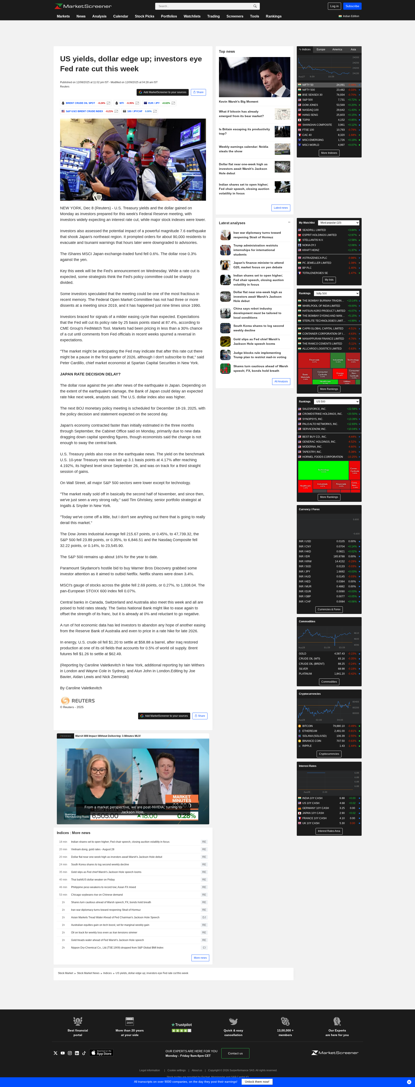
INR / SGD (305, 566)
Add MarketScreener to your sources (164, 92)
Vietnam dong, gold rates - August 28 (92, 849)
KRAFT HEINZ (310, 250)
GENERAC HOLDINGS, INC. (319, 441)
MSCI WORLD (310, 144)
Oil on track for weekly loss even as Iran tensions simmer (104, 932)
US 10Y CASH (310, 803)
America (337, 49)
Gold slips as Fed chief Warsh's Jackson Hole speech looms (106, 872)
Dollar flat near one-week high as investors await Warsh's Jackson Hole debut (116, 856)
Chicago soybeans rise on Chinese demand (97, 894)
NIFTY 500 (308, 89)
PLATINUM (305, 673)
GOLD (302, 653)
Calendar (120, 16)
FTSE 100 (308, 129)
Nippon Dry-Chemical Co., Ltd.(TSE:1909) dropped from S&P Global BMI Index (117, 947)
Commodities (307, 621)
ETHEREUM (309, 731)
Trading (213, 16)
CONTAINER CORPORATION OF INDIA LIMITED (324, 333)
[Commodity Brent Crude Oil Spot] (108, 103)
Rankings (274, 16)
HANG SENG (310, 114)
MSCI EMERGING (313, 139)
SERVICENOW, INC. (314, 429)
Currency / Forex (309, 509)
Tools (254, 16)
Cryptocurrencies (310, 693)
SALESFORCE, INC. (314, 408)
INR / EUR (305, 591)
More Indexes (329, 152)
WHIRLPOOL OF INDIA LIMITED (321, 305)
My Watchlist (307, 222)
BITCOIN (307, 726)
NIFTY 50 (307, 84)
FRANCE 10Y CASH (314, 818)
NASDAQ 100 (310, 109)
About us (197, 1070)
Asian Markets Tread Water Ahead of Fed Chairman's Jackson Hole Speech (115, 917)
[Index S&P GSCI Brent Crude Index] (115, 111)
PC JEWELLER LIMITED (316, 262)
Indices (306, 49)
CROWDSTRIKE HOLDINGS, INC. (322, 413)
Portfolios (169, 16)
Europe (321, 49)
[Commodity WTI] (136, 103)
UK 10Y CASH (310, 823)
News (81, 16)
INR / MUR (305, 586)
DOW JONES (310, 104)
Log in (334, 6)
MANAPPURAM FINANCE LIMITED (323, 338)
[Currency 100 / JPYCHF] (154, 111)
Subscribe (352, 6)
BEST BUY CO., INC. (314, 436)
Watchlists (192, 16)
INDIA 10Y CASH (312, 798)
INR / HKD (305, 551)
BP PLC (307, 267)
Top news (227, 51)
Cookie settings (177, 1070)
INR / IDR (304, 556)
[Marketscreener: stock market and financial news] (83, 6)
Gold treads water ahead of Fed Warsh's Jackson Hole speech (107, 940)
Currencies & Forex (329, 609)
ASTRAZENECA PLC (314, 257)
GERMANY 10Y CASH (315, 808)
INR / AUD (305, 576)
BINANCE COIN (311, 740)
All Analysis (281, 381)
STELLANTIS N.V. (312, 240)
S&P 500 (307, 99)
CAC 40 (307, 135)
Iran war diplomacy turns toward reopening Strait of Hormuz (106, 909)
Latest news (281, 207)
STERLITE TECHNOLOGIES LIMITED (324, 320)
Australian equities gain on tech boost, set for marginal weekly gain (110, 924)
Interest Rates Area (329, 831)
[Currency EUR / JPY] (173, 103)
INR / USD (305, 541)
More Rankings (329, 389)
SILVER (303, 668)
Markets (63, 16)
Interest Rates (307, 766)
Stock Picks (144, 16)
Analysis (99, 16)
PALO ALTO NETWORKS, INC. (320, 424)
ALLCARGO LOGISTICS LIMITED (322, 348)
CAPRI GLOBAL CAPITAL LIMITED (322, 328)
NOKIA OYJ (309, 245)
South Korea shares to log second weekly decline (100, 864)
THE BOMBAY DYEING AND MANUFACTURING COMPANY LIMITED (324, 315)
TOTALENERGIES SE (315, 273)
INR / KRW (305, 561)
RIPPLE (307, 745)
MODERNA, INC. (312, 446)
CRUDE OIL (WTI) (309, 658)
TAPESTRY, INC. (312, 451)
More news (200, 957)
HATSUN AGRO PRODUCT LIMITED (323, 310)
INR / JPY (304, 571)
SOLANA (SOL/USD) (314, 735)
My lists (329, 279)
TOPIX (306, 119)
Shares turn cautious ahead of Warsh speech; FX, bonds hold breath (111, 902)
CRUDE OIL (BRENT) (311, 663)
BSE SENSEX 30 (312, 94)
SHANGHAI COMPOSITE (317, 124)
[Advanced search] (255, 6)
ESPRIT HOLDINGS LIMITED (319, 235)
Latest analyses (232, 223)
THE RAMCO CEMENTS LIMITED (322, 343)
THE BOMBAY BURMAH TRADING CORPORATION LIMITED (324, 300)
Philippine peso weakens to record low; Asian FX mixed (103, 887)
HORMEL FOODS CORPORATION (322, 456)
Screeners (235, 16)
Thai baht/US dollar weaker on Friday (93, 879)
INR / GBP (305, 596)
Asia (353, 49)
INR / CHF (305, 601)
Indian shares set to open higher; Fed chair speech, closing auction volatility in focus (120, 841)
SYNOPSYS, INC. (312, 419)
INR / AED (305, 581)
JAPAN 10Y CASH (313, 813)
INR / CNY (305, 546)
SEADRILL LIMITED (314, 230)
